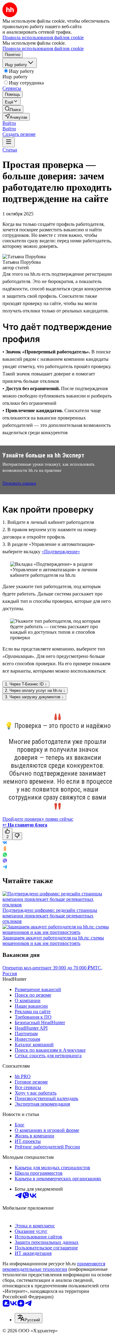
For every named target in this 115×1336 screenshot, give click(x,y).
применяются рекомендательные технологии (53, 1266)
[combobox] (28, 1318)
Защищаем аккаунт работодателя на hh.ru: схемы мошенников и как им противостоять (53, 940)
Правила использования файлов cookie (43, 48)
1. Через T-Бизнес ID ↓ (26, 684)
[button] (9, 123)
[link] (12, 109)
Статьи (9, 149)
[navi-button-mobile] (8, 142)
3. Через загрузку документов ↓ (34, 697)
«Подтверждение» (61, 551)
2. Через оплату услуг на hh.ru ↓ (35, 690)
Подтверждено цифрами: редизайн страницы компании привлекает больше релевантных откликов (49, 916)
